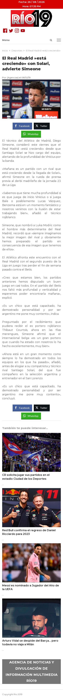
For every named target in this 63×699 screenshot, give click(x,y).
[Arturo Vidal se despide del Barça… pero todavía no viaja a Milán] (31, 600)
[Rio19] (31, 18)
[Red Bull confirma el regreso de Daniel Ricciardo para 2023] (31, 490)
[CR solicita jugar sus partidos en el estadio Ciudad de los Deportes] (31, 435)
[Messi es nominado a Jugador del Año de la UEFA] (31, 545)
